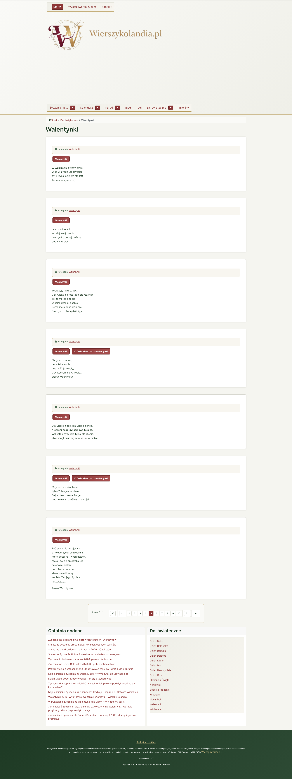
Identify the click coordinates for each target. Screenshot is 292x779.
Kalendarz (86, 107)
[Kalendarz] (97, 108)
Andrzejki (155, 684)
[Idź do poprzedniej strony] (122, 613)
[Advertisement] (146, 79)
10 (179, 613)
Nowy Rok (156, 699)
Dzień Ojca (156, 675)
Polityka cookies (146, 742)
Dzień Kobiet (157, 660)
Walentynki (74, 149)
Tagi (139, 107)
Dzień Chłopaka (159, 645)
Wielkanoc (156, 709)
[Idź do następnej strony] (186, 613)
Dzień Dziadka (158, 650)
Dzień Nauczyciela (160, 670)
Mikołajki (155, 694)
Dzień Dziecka (158, 655)
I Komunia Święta (159, 679)
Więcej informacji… (212, 751)
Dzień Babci (156, 641)
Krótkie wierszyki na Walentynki (91, 351)
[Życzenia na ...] (72, 108)
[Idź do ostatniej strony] (195, 613)
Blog (128, 107)
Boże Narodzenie (160, 689)
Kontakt (106, 6)
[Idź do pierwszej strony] (113, 613)
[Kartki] (117, 108)
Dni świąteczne (156, 107)
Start (56, 6)
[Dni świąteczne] (170, 108)
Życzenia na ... (59, 107)
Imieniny (184, 107)
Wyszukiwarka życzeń (82, 6)
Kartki (109, 107)
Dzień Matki (156, 665)
